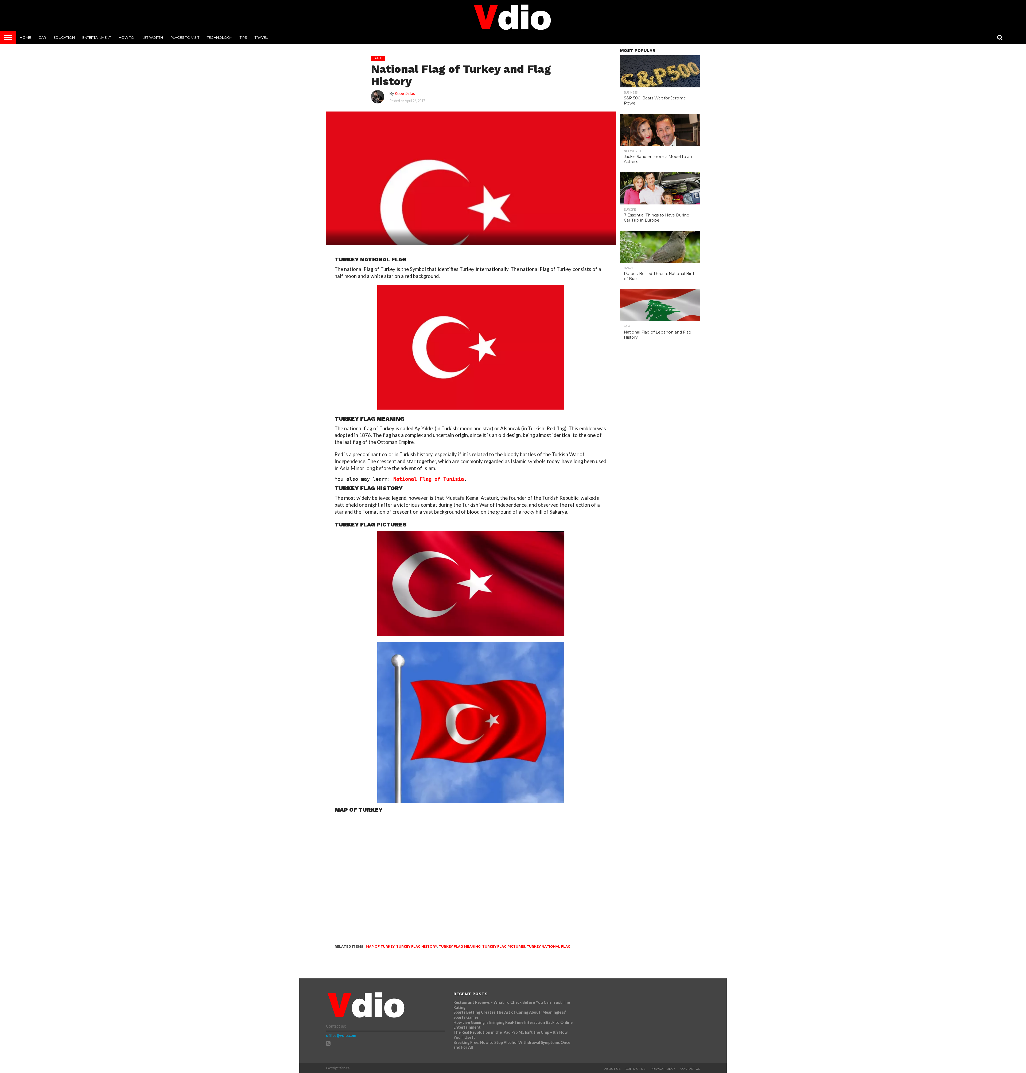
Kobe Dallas (405, 93)
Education (64, 37)
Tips (243, 37)
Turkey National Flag (548, 946)
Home (25, 37)
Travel (261, 37)
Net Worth (152, 37)
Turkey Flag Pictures (503, 946)
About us (612, 1069)
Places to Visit (184, 37)
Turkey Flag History (416, 946)
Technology (219, 37)
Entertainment (96, 37)
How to (126, 37)
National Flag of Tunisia (428, 479)
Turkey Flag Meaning (460, 946)
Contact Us (635, 1069)
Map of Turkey (380, 946)
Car (42, 37)
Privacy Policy (663, 1069)
